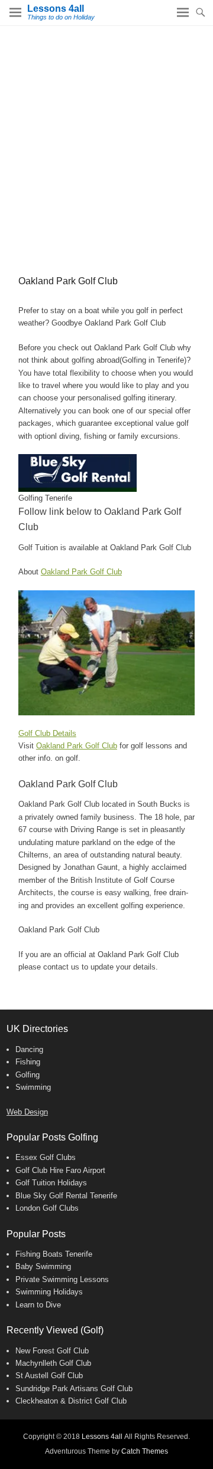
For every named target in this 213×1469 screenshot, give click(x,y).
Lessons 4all (55, 9)
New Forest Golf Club (52, 1350)
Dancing (29, 1049)
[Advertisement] (106, 138)
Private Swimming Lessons (62, 1279)
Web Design (27, 1111)
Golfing (27, 1074)
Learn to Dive (38, 1304)
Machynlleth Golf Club (53, 1363)
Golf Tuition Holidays (51, 1182)
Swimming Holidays (49, 1291)
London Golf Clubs (47, 1208)
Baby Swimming (43, 1266)
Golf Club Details (47, 733)
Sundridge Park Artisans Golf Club (74, 1388)
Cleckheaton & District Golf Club (71, 1400)
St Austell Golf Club (49, 1375)
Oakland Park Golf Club (81, 571)
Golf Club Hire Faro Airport (60, 1170)
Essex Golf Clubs (45, 1157)
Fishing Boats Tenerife (53, 1254)
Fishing (27, 1061)
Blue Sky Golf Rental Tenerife (66, 1195)
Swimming (33, 1087)
